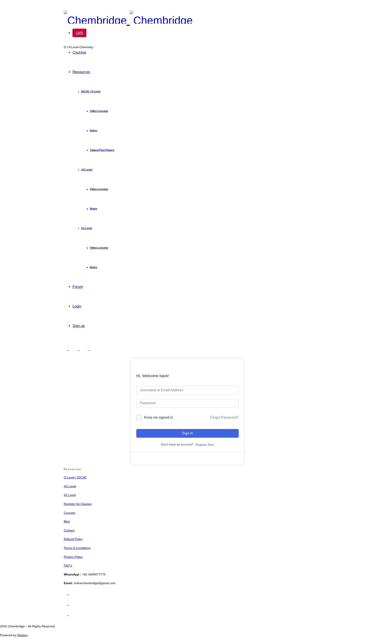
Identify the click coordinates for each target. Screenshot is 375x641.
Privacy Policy (73, 557)
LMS (79, 33)
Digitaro (22, 635)
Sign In (187, 433)
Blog (67, 521)
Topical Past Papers (102, 150)
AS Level (86, 169)
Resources (81, 72)
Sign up (78, 326)
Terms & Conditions (77, 548)
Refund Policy (73, 539)
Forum (77, 287)
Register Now (205, 444)
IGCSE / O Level (90, 91)
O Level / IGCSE (75, 477)
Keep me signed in (158, 417)
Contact (69, 530)
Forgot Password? (224, 417)
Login (76, 306)
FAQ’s (68, 565)
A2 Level (86, 228)
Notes (93, 130)
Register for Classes (78, 504)
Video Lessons (99, 111)
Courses (79, 52)
